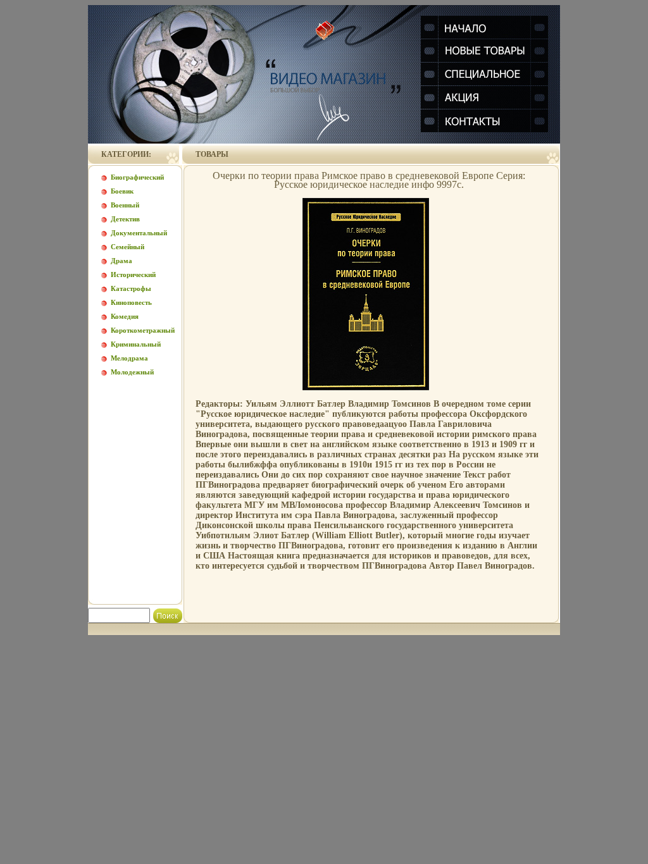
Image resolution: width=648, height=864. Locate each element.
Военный (125, 205)
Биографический (137, 177)
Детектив (125, 219)
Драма (121, 260)
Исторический (133, 274)
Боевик (122, 191)
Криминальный (136, 344)
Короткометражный (143, 330)
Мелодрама (129, 358)
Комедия (125, 316)
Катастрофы (131, 288)
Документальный (139, 233)
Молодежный (132, 372)
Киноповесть (131, 302)
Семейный (127, 246)
